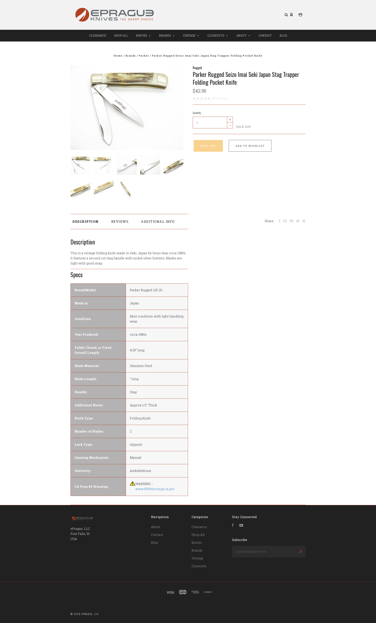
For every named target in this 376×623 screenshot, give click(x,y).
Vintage (189, 35)
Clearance (97, 35)
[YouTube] (241, 525)
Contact (265, 35)
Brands (165, 35)
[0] (300, 14)
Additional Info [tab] (158, 221)
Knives (142, 35)
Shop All (121, 35)
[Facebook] (233, 525)
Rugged (197, 67)
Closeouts (216, 35)
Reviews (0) (219, 98)
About (241, 35)
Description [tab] (85, 221)
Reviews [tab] (120, 221)
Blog (283, 35)
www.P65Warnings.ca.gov (154, 489)
